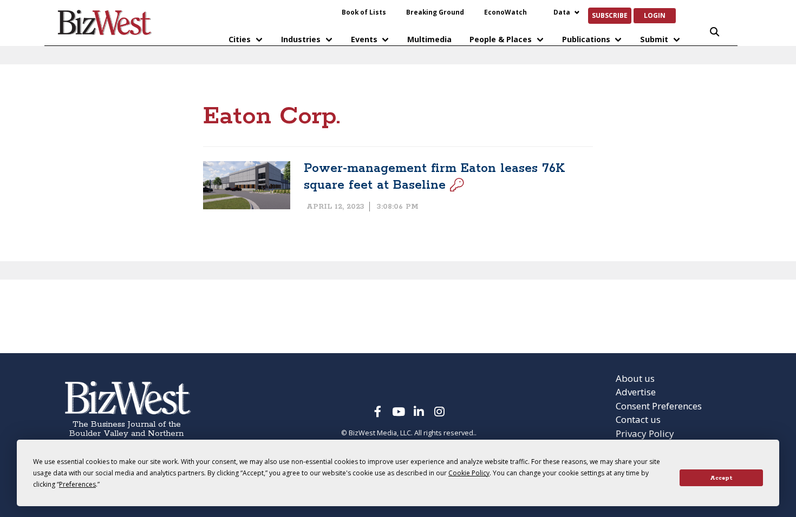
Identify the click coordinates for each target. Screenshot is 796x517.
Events (364, 39)
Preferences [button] (77, 484)
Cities (240, 39)
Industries (301, 39)
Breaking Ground (435, 12)
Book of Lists (364, 12)
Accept (721, 478)
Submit (654, 39)
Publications (586, 39)
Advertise (636, 392)
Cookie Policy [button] (469, 473)
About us (635, 378)
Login (654, 15)
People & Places (500, 39)
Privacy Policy (645, 433)
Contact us (638, 419)
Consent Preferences (659, 406)
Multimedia (429, 39)
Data (561, 12)
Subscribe (610, 15)
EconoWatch (505, 12)
